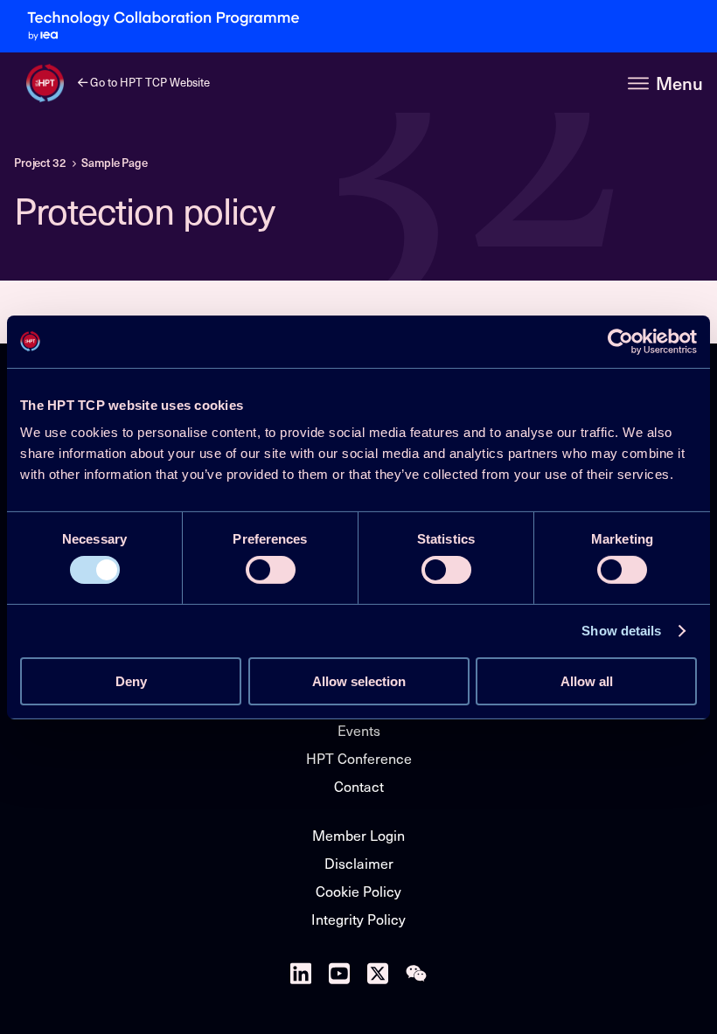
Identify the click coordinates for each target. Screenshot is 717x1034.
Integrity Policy (358, 919)
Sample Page (114, 162)
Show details (621, 630)
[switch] (271, 570)
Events (359, 730)
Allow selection (359, 681)
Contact (359, 786)
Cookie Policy (358, 891)
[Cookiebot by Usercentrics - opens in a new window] (620, 341)
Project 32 (40, 162)
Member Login (358, 835)
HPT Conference (359, 758)
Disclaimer (358, 863)
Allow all (586, 681)
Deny (131, 681)
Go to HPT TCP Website (148, 82)
